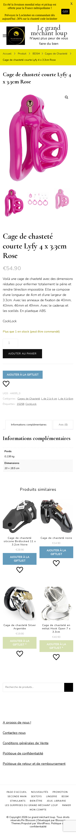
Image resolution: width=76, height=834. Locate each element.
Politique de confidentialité (23, 753)
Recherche (68, 687)
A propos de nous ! (17, 722)
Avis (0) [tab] (63, 424)
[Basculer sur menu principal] (4, 35)
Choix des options (19, 617)
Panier (66, 805)
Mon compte (38, 809)
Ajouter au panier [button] (19, 531)
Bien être (36, 800)
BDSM (65, 796)
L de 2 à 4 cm (49, 398)
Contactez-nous (14, 733)
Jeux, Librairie (56, 800)
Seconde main (17, 796)
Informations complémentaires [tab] (28, 424)
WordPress (43, 823)
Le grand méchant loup (49, 30)
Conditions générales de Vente (26, 743)
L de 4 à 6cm (65, 398)
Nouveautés (39, 792)
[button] (66, 97)
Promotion (60, 792)
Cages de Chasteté (29, 398)
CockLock (31, 404)
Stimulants (17, 800)
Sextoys (36, 796)
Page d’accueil (17, 792)
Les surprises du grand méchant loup (31, 805)
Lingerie (51, 796)
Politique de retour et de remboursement (34, 763)
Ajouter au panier (22, 353)
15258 (20, 404)
